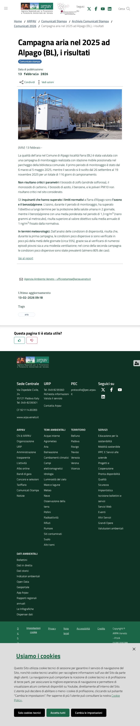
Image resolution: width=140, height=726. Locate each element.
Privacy (52, 628)
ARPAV (31, 21)
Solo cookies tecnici (29, 713)
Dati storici (23, 571)
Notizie (21, 496)
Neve (47, 496)
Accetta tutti (58, 713)
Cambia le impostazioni (88, 713)
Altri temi (49, 545)
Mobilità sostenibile (109, 447)
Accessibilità (83, 628)
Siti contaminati (53, 534)
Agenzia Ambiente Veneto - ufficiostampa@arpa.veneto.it (57, 279)
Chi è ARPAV (24, 436)
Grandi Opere (105, 523)
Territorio (78, 430)
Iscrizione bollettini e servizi (109, 498)
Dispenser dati (25, 614)
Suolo (47, 539)
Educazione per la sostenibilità (108, 438)
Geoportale (23, 587)
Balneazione (51, 452)
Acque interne (52, 436)
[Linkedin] (108, 8)
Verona (75, 463)
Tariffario (21, 485)
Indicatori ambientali (28, 576)
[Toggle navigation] (6, 8)
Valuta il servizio (53, 398)
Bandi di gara (24, 474)
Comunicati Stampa (54, 21)
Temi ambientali (54, 430)
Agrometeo (50, 441)
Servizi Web (104, 506)
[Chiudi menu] (127, 7)
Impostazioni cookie (33, 630)
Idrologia (48, 474)
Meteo (47, 490)
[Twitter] (87, 8)
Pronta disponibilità (109, 474)
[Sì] (19, 340)
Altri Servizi (104, 517)
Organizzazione (25, 441)
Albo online (23, 468)
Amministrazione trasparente (26, 455)
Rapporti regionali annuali (27, 600)
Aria (46, 447)
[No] (31, 340)
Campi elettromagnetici (53, 465)
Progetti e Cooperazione (105, 465)
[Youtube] (101, 8)
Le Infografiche (25, 609)
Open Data (23, 582)
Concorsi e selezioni (28, 479)
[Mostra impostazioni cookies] (136, 363)
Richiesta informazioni (56, 394)
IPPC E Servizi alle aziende (108, 455)
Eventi (102, 512)
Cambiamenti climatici (56, 457)
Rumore (48, 528)
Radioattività (51, 517)
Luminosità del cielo (55, 479)
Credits (101, 628)
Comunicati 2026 (25, 26)
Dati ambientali (27, 554)
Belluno (75, 436)
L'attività (22, 463)
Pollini (47, 512)
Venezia (75, 457)
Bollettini (22, 560)
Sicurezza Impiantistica (105, 487)
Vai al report (25, 258)
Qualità (102, 479)
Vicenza (75, 468)
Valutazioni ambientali (110, 528)
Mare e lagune (52, 485)
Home (18, 21)
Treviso (75, 452)
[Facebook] (94, 8)
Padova (75, 441)
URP (19, 447)
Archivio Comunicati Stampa (90, 21)
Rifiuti (47, 523)
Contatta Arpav (52, 406)
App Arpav (23, 592)
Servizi (103, 430)
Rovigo (75, 447)
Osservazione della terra (54, 504)
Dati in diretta (24, 565)
